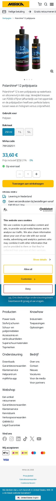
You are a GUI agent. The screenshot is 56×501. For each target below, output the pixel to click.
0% (31, 160)
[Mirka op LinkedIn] (18, 439)
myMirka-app (9, 378)
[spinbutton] (28, 174)
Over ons (35, 361)
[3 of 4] (29, 79)
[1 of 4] (24, 79)
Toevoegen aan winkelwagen (28, 183)
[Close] (52, 489)
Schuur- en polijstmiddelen (10, 329)
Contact (34, 365)
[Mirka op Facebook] (4, 439)
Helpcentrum (9, 374)
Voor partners (37, 382)
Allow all (28, 269)
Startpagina (6, 18)
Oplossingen (36, 327)
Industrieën (36, 319)
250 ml (8, 132)
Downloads (8, 361)
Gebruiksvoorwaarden (28, 479)
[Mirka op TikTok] (25, 439)
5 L (28, 132)
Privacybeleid (28, 475)
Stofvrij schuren (10, 323)
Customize (26, 279)
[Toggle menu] (52, 4)
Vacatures (35, 374)
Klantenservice (10, 370)
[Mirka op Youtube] (39, 439)
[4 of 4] (31, 79)
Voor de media (38, 378)
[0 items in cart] (40, 4)
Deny (27, 288)
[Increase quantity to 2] (36, 174)
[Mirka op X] (32, 439)
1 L (19, 132)
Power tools (8, 319)
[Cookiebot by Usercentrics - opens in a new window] (40, 210)
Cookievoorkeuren (28, 483)
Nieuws (34, 370)
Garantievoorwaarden (14, 365)
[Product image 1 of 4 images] (28, 49)
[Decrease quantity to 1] (19, 174)
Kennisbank (8, 413)
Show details (40, 259)
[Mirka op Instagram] (11, 439)
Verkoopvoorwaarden (14, 417)
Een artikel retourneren (9, 398)
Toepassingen (37, 323)
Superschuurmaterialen (14, 343)
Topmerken (8, 347)
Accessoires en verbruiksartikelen (12, 337)
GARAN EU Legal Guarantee (11, 423)
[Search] (45, 4)
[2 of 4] (26, 79)
